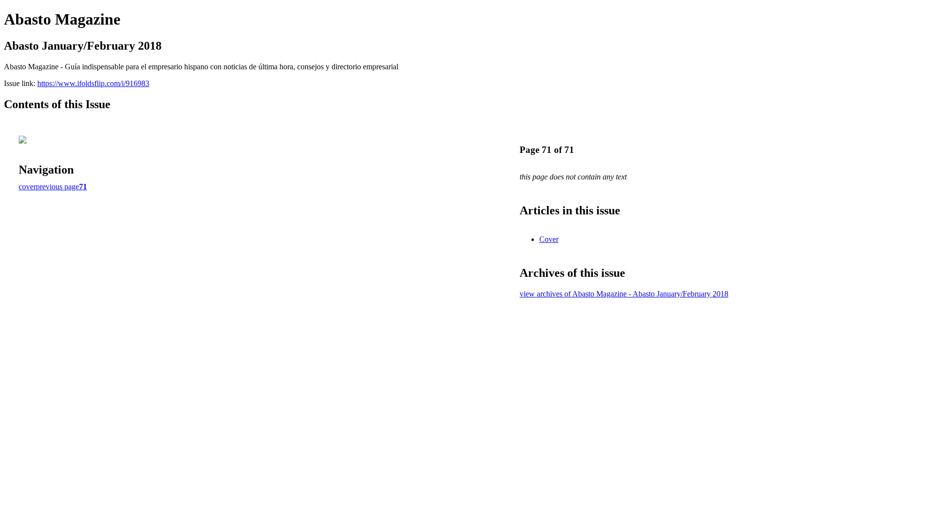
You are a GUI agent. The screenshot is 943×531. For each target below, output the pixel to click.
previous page (57, 186)
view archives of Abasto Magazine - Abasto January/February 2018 (624, 294)
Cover (548, 239)
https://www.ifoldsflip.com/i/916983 (93, 83)
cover (27, 186)
